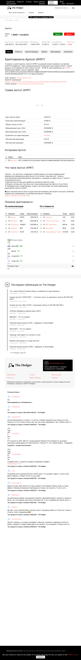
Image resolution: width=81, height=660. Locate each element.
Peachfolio (14, 232)
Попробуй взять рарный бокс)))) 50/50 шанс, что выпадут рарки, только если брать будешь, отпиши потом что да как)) (38, 475)
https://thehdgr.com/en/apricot (17, 196)
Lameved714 (16, 483)
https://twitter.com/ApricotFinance (31, 84)
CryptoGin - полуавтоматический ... (19, 445)
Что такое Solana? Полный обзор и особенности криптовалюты (35, 291)
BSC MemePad (51, 224)
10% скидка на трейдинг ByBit (41, 17)
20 (8, 400)
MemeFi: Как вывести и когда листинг (24, 341)
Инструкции (11, 4)
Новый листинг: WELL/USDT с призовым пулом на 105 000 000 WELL (37, 305)
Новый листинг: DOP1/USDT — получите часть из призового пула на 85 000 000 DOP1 (41, 298)
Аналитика (10, 2)
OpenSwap (15, 224)
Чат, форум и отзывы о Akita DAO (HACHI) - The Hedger (26, 412)
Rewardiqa (49, 228)
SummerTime (16, 519)
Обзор (9, 52)
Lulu (13, 471)
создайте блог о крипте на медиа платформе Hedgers (28, 462)
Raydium (13, 160)
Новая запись (51, 3)
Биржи (41, 12)
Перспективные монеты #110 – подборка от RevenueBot (31, 323)
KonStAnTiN (16, 417)
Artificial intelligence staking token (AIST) (25, 311)
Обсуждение (55, 52)
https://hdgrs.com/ (14, 464)
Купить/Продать (31, 52)
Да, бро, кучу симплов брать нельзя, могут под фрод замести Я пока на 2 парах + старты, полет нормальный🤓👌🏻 (39, 511)
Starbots (14, 228)
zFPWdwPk (16, 397)
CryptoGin (15, 433)
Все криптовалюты (17, 12)
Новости (20, 2)
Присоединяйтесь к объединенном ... (20, 402)
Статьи (29, 2)
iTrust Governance (52, 221)
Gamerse (48, 217)
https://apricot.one (24, 78)
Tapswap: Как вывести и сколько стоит (25, 335)
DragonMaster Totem (53, 232)
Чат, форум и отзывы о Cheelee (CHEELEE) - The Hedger (26, 424)
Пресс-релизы (39, 2)
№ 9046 (47, 135)
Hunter (13, 217)
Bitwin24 (14, 221)
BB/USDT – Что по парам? (20, 317)
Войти (62, 3)
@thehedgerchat (57, 363)
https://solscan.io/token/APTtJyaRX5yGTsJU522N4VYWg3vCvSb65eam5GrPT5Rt (35, 82)
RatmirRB (13, 319)
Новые (31, 12)
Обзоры (42, 4)
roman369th (14, 293)
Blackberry (16, 495)
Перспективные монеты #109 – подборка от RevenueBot (32, 347)
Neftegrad (13, 313)
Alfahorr (15, 507)
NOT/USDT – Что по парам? (21, 329)
